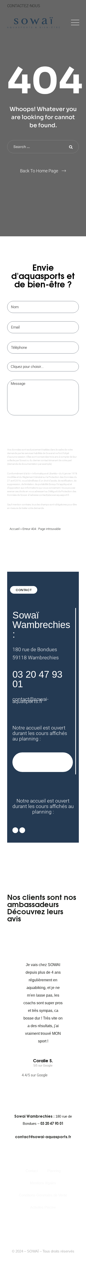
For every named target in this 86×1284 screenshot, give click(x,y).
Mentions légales (43, 1183)
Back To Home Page (39, 170)
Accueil (15, 529)
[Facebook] (39, 1221)
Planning (54, 1171)
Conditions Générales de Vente (43, 1195)
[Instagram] (22, 830)
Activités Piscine (43, 1207)
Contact (32, 1171)
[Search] (70, 147)
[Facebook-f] (15, 830)
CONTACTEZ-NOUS (23, 6)
